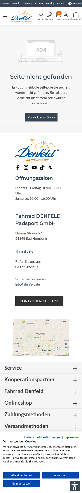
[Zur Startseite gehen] (21, 16)
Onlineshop (18, 402)
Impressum (71, 437)
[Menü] (5, 16)
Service (77, 3)
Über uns (27, 3)
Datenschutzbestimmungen (42, 437)
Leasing (50, 3)
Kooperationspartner (29, 379)
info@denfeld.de (27, 284)
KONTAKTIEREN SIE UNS (39, 301)
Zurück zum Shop (41, 117)
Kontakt (61, 3)
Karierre (39, 3)
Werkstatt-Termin (10, 3)
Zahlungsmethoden (27, 414)
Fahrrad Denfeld (24, 391)
